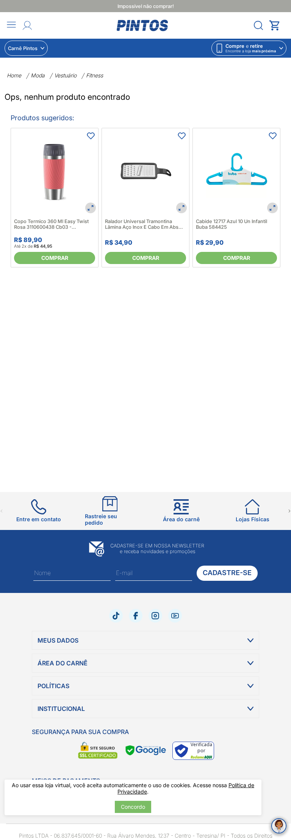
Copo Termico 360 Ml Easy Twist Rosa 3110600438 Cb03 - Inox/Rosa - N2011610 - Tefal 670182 (51, 224)
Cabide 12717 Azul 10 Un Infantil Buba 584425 (231, 224)
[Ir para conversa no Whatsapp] (278, 825)
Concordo (133, 806)
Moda (38, 75)
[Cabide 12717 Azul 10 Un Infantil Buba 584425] (236, 171)
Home (14, 75)
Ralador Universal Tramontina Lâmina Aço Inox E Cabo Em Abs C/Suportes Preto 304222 (141, 224)
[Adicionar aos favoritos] (90, 136)
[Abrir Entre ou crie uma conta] (27, 25)
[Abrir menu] (11, 25)
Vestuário (65, 75)
